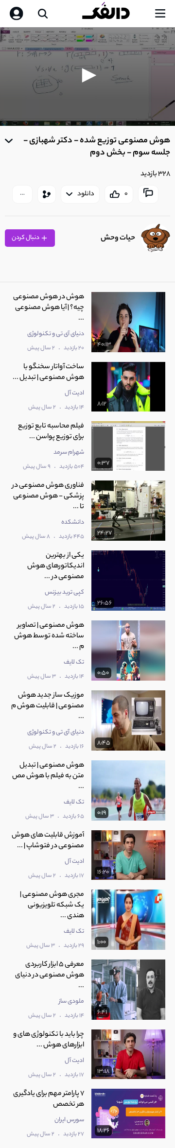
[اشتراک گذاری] (46, 194)
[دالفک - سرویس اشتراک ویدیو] (113, 13)
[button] (87, 75)
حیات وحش (118, 238)
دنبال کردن (26, 238)
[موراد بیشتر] (22, 194)
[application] (87, 76)
